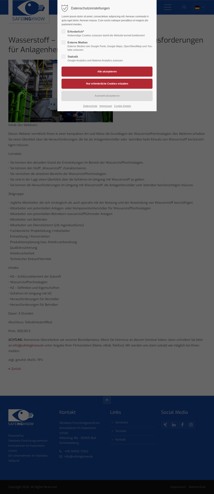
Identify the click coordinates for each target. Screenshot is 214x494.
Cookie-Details (122, 106)
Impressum (105, 106)
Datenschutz (90, 106)
